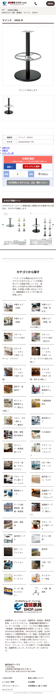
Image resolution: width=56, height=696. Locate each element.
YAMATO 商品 (13, 10)
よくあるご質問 (8, 682)
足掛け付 (6, 147)
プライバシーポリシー (10, 685)
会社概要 (31, 682)
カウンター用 (7, 153)
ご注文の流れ (7, 678)
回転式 (5, 150)
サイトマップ (7, 689)
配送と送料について (36, 678)
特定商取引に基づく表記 (37, 685)
